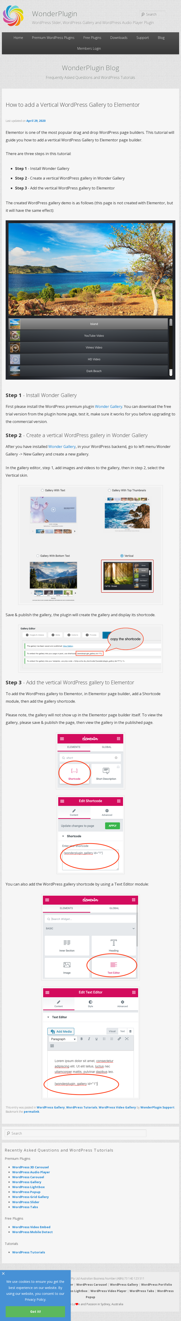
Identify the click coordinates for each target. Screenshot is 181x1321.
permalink (31, 1112)
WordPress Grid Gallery (30, 1197)
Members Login (89, 48)
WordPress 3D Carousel (30, 1167)
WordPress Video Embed (31, 1227)
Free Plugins (92, 37)
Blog (161, 37)
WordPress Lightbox (28, 1187)
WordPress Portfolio (156, 1285)
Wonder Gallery (108, 406)
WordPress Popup (26, 1192)
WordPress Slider (25, 1202)
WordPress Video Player (108, 1291)
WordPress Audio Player (31, 1172)
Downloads (119, 37)
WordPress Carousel (28, 1177)
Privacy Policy (35, 1299)
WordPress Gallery (51, 1107)
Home (18, 37)
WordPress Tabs (25, 1207)
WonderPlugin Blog (90, 67)
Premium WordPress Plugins (53, 37)
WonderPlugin (54, 13)
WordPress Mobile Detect (32, 1232)
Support (142, 37)
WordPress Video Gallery (117, 1107)
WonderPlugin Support (157, 1107)
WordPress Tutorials (81, 1107)
